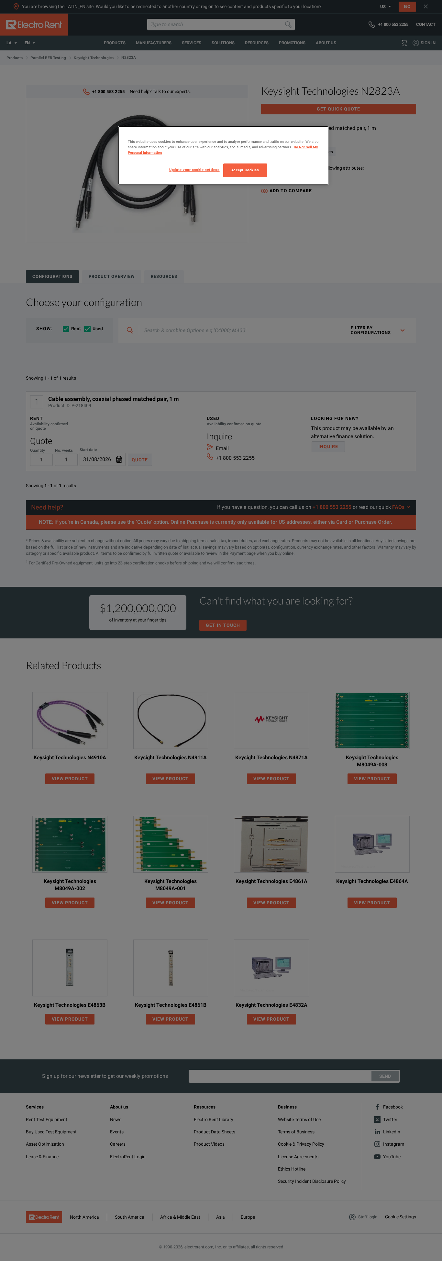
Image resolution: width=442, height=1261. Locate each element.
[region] (223, 155)
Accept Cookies (245, 170)
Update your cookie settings (194, 169)
